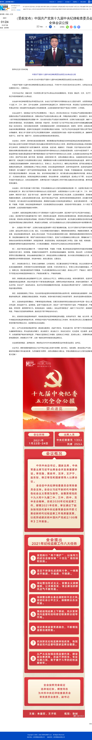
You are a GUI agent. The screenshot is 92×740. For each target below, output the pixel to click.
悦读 (84, 9)
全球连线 (60, 6)
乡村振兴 (53, 9)
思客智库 (54, 6)
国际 (39, 6)
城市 (65, 9)
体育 (75, 6)
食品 (29, 9)
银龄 (57, 9)
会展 (73, 9)
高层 (30, 6)
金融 (24, 9)
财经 (42, 6)
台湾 (50, 6)
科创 (69, 6)
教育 (64, 6)
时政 (33, 6)
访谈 (89, 6)
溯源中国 (61, 9)
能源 (70, 9)
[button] (27, 64)
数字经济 (42, 9)
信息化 (38, 9)
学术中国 (48, 9)
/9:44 (32, 64)
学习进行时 (26, 6)
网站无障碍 (83, 2)
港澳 (47, 6)
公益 (87, 9)
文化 (78, 6)
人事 (36, 6)
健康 (84, 6)
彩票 (76, 9)
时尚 (81, 9)
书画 (81, 6)
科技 (67, 6)
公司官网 (13, 8)
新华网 (2, 14)
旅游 (68, 9)
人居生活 (33, 9)
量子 (72, 6)
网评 (45, 6)
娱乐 (79, 9)
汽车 (27, 9)
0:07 (30, 64)
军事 (87, 6)
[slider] (76, 64)
